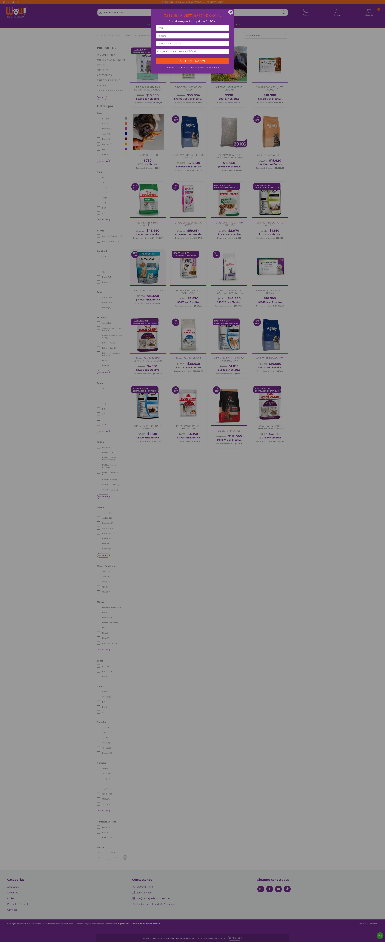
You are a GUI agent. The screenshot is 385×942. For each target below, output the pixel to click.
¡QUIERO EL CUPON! (192, 60)
